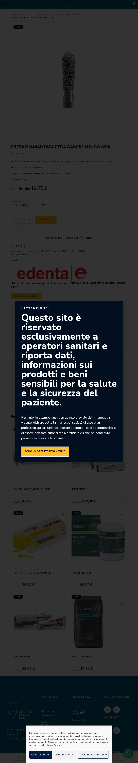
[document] (69, 381)
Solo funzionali (65, 755)
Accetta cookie (40, 755)
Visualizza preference (93, 755)
